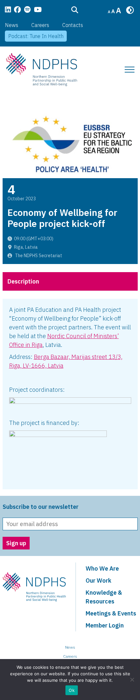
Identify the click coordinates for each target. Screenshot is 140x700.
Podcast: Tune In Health (35, 36)
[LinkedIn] (8, 10)
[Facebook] (17, 10)
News (11, 25)
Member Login (105, 625)
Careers (40, 25)
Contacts (72, 25)
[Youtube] (38, 10)
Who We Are (102, 568)
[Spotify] (27, 10)
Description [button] (23, 281)
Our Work (98, 580)
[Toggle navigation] (129, 69)
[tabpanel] (70, 394)
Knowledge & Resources (104, 597)
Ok (72, 690)
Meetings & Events (111, 613)
